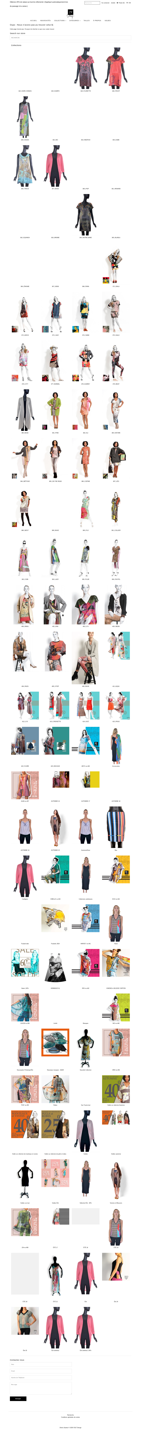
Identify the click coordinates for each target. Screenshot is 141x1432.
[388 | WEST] (25, 507)
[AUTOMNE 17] (86, 779)
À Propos (97, 20)
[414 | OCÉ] (86, 705)
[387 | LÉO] (116, 458)
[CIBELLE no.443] (55, 869)
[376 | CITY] (25, 361)
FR (127, 3)
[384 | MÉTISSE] (25, 458)
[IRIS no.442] (86, 963)
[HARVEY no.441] (86, 918)
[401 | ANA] (55, 604)
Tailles (87, 20)
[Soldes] (86, 1131)
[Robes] (55, 1089)
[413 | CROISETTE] (55, 705)
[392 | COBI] (25, 556)
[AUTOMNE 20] (55, 827)
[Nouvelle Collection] (86, 1048)
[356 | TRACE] (25, 166)
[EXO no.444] (116, 869)
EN (130, 3)
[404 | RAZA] (25, 651)
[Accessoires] (116, 745)
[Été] (86, 1273)
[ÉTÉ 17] (55, 1216)
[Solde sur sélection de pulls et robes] (55, 1124)
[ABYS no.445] (86, 741)
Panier (121, 3)
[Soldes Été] (55, 1173)
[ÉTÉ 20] (25, 1274)
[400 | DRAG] (25, 604)
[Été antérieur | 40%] (86, 1327)
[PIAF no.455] (25, 1089)
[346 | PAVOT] (116, 68)
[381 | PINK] (55, 409)
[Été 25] (25, 1321)
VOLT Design (77, 1427)
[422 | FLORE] (25, 741)
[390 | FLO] (86, 507)
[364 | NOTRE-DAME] (86, 215)
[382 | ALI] (86, 409)
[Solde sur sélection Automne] (116, 1089)
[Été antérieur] (55, 1327)
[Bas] (116, 827)
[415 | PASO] (116, 706)
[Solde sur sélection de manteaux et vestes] (25, 1124)
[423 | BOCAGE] (55, 741)
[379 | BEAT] (116, 361)
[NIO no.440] (116, 1007)
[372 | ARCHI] (25, 312)
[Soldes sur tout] (25, 1179)
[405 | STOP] (55, 651)
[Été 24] (116, 1267)
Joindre (113, 3)
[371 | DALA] (116, 263)
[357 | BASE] (55, 166)
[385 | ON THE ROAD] (55, 458)
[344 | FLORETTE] (86, 68)
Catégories (74, 20)
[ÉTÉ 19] (116, 1226)
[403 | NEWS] (116, 604)
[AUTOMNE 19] (25, 825)
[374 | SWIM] (86, 312)
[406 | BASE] (86, 658)
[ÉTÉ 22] (55, 1276)
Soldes (108, 20)
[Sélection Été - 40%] (86, 1178)
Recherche (70, 1415)
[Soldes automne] (116, 1117)
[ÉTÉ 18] (86, 1216)
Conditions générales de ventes (70, 1417)
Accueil (33, 20)
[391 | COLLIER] (116, 507)
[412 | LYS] (25, 705)
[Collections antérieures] (86, 874)
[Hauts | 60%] (25, 963)
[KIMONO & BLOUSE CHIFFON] (116, 963)
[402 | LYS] (86, 604)
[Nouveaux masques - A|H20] (55, 1042)
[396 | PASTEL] (116, 556)
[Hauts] (116, 923)
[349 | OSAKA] (25, 117)
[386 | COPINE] (86, 458)
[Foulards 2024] (55, 918)
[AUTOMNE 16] (55, 779)
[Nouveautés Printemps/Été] (25, 1047)
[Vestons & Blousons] (116, 1180)
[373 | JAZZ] (55, 312)
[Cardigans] (25, 876)
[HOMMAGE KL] (55, 967)
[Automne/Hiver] (86, 825)
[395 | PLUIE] (86, 556)
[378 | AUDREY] (86, 361)
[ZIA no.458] (25, 1222)
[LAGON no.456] (25, 1007)
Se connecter (105, 3)
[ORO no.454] (116, 1042)
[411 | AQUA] (116, 646)
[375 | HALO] (116, 312)
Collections (59, 20)
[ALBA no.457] (25, 785)
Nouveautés (45, 20)
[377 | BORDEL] (55, 361)
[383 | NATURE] (116, 409)
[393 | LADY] (55, 556)
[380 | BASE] (25, 410)
